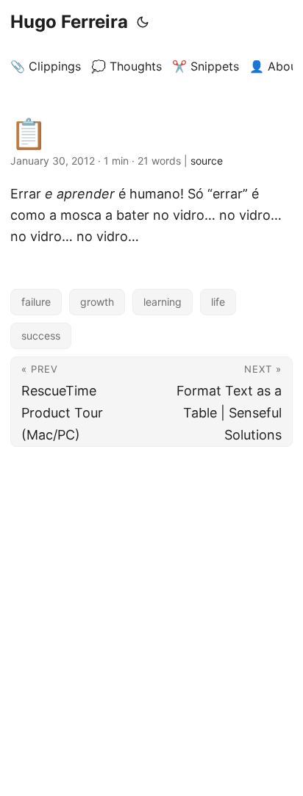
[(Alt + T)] (143, 22)
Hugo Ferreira (69, 21)
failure (36, 301)
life (218, 301)
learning (162, 301)
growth (97, 301)
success (40, 335)
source (206, 160)
